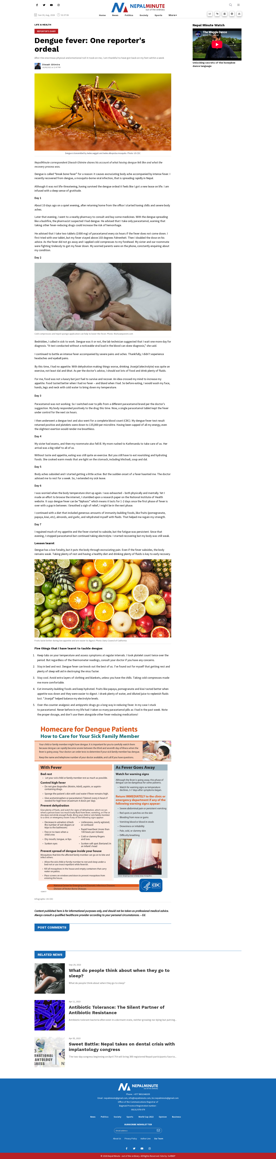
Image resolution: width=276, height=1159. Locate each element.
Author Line (145, 1138)
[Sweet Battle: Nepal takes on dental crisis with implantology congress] (49, 1052)
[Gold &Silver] (239, 13)
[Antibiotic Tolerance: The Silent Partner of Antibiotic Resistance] (49, 1015)
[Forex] (231, 13)
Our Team (158, 1138)
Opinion (163, 1116)
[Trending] (209, 13)
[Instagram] (58, 5)
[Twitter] (44, 5)
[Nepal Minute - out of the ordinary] (138, 1089)
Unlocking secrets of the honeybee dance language (214, 64)
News (115, 15)
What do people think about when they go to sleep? (119, 973)
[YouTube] (51, 5)
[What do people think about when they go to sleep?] (49, 978)
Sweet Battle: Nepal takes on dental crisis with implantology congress (122, 1046)
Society (144, 15)
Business (176, 1116)
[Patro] (224, 13)
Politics (129, 15)
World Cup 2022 (145, 1116)
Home (102, 15)
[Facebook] (36, 5)
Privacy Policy (131, 1138)
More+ (173, 15)
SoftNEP (171, 1156)
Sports (158, 15)
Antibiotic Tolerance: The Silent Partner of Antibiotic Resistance (117, 1010)
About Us (117, 1138)
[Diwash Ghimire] (37, 67)
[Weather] (217, 13)
